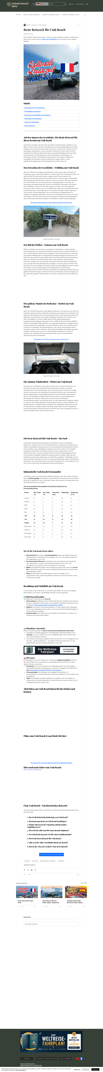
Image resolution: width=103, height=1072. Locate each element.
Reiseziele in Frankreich (29, 864)
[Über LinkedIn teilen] (31, 870)
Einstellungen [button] (77, 1069)
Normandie (35, 861)
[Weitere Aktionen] (78, 25)
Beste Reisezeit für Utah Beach (47, 861)
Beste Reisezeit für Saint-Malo (26, 901)
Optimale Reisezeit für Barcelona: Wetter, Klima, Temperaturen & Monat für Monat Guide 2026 (75, 901)
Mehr (63, 14)
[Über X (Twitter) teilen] (28, 870)
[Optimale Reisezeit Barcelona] (76, 892)
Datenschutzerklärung (20, 1070)
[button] (85, 14)
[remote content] (51, 289)
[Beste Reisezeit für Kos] (51, 892)
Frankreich (27, 861)
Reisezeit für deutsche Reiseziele (31, 14)
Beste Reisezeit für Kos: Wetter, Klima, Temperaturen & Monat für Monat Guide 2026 (51, 901)
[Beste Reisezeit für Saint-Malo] (27, 892)
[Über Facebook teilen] (24, 870)
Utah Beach (61, 861)
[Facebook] (81, 1060)
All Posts (18, 14)
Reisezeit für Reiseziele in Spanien (51, 14)
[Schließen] (101, 1069)
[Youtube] (77, 1060)
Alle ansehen (84, 883)
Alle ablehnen (86, 1069)
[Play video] (51, 784)
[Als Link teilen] (35, 870)
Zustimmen (95, 1069)
